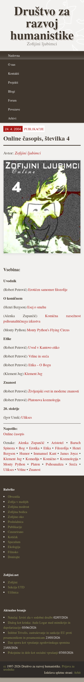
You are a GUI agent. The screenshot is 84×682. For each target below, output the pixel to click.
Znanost (34, 469)
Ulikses (26, 417)
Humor (24, 453)
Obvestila (14, 496)
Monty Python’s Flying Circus (48, 329)
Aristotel (57, 442)
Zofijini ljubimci (28, 153)
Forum (12, 100)
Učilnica (13, 592)
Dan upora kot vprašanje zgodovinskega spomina (39, 642)
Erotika (34, 448)
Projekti (13, 82)
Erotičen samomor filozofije (47, 289)
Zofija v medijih (18, 502)
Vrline (21, 469)
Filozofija (62, 448)
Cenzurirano (15, 532)
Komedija (32, 458)
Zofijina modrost (18, 506)
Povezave (14, 109)
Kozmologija (69, 458)
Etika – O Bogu (39, 364)
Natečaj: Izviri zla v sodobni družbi (30, 617)
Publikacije (15, 527)
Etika (47, 448)
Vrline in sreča (38, 356)
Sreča (73, 464)
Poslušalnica (15, 522)
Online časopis (13, 433)
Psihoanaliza (54, 464)
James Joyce (69, 453)
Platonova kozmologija (44, 399)
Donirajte (14, 557)
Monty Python (14, 464)
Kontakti (13, 73)
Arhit (77, 672)
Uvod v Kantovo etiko (43, 347)
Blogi (11, 91)
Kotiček (13, 537)
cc (4, 666)
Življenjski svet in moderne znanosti (53, 391)
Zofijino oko (16, 517)
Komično (49, 458)
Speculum (14, 542)
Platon (35, 464)
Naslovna (14, 55)
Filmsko (13, 552)
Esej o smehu (36, 307)
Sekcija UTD (16, 587)
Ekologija (14, 547)
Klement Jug (33, 373)
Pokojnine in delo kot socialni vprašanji (33, 652)
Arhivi (12, 118)
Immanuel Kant (45, 453)
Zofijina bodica (17, 512)
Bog (22, 448)
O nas (11, 64)
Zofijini (12, 582)
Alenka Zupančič (31, 442)
